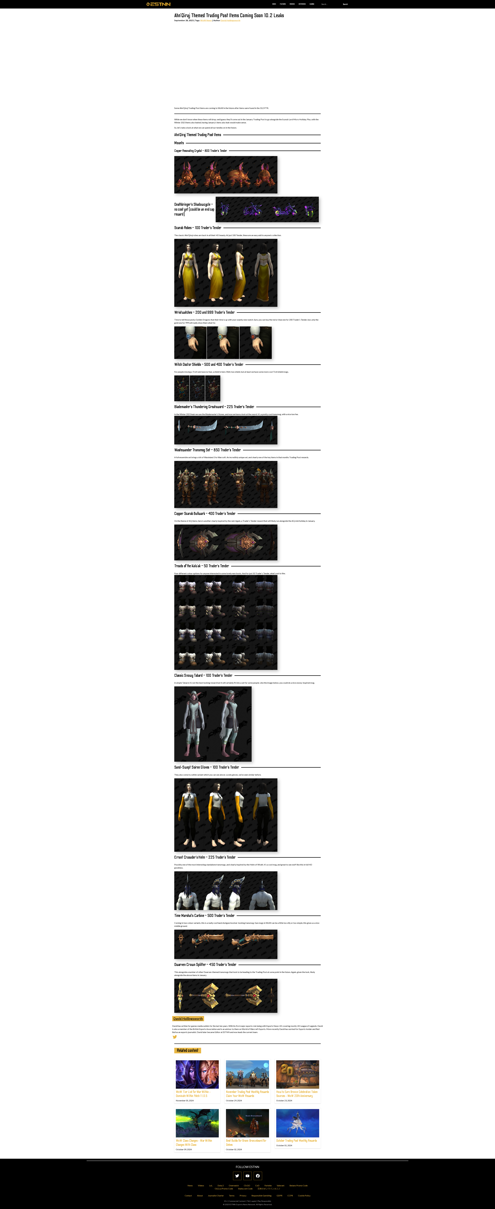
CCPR (290, 1195)
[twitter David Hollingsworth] (174, 1036)
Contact (188, 1195)
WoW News (206, 20)
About (200, 1195)
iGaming (312, 4)
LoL (210, 1185)
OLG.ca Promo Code (224, 1188)
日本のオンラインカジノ (269, 1188)
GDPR (279, 1195)
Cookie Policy (304, 1195)
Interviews (302, 4)
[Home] (158, 4)
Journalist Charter (216, 1195)
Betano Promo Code (299, 1185)
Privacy (243, 1195)
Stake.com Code (245, 1188)
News (274, 4)
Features (283, 4)
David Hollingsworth (230, 20)
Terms (231, 1195)
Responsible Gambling (261, 1195)
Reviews (292, 4)
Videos (201, 1185)
